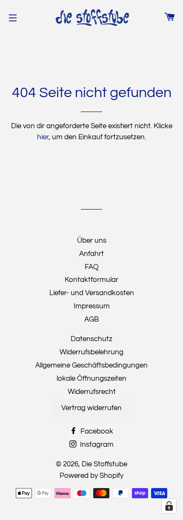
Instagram (96, 444)
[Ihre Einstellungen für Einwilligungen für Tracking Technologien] (169, 506)
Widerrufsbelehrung (91, 352)
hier (43, 137)
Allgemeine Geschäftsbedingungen (91, 365)
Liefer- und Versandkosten (91, 293)
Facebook (96, 431)
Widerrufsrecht (92, 392)
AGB (91, 319)
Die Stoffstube (104, 464)
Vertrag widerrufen (91, 408)
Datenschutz (91, 339)
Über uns (91, 240)
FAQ (92, 267)
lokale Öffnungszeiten (91, 378)
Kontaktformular (91, 280)
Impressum (92, 306)
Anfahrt (91, 254)
